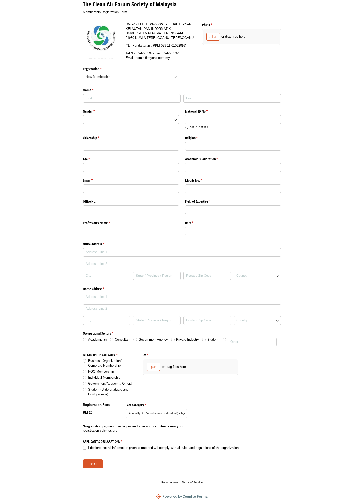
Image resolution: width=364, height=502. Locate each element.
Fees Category (142, 405)
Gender (94, 111)
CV (151, 354)
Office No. (89, 201)
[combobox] (131, 77)
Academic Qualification (207, 159)
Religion (197, 137)
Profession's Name (102, 222)
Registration (98, 68)
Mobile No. (199, 180)
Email (93, 180)
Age (92, 159)
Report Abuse (169, 482)
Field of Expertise (203, 201)
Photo (213, 24)
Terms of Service (192, 482)
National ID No (202, 111)
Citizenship (97, 137)
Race (195, 222)
